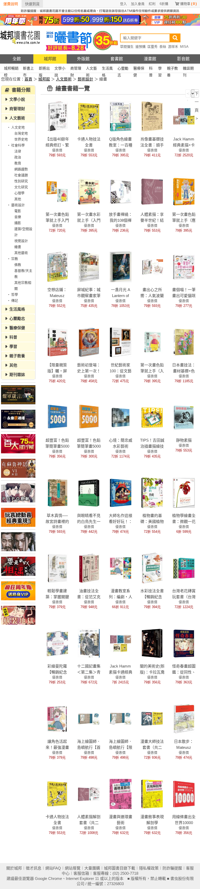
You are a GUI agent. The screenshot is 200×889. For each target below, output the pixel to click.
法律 (17, 151)
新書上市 (28, 69)
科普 (151, 69)
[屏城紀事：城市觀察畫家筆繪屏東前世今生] (89, 267)
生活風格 (107, 69)
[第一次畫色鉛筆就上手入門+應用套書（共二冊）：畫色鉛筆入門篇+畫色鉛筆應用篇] (57, 191)
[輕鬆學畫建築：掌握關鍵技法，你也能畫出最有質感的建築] (57, 568)
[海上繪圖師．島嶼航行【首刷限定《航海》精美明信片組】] (89, 718)
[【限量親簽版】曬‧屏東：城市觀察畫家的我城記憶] (57, 342)
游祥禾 (173, 46)
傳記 (14, 300)
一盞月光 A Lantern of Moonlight (120, 295)
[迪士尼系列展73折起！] (18, 517)
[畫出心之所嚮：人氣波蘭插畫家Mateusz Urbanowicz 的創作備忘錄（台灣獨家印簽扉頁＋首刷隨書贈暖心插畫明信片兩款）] (152, 267)
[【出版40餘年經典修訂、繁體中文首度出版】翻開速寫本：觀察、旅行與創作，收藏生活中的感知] (57, 116)
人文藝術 (91, 69)
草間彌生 (127, 46)
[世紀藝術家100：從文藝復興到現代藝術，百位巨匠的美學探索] (121, 342)
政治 (17, 157)
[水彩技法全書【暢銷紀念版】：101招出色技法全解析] (152, 568)
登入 (123, 4)
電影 (17, 211)
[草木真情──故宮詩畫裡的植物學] (57, 492)
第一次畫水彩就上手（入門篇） (89, 220)
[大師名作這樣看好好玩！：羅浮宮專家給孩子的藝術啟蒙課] (121, 492)
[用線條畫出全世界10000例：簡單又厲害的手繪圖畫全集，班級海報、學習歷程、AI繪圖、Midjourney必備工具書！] (184, 794)
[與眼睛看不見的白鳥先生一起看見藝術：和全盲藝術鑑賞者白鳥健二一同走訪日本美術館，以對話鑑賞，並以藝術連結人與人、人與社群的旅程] (89, 492)
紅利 (152, 4)
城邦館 (50, 59)
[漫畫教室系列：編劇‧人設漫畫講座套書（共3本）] (121, 568)
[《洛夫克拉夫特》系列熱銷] (18, 468)
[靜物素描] (184, 417)
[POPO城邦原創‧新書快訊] (18, 492)
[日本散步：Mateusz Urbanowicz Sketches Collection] (184, 718)
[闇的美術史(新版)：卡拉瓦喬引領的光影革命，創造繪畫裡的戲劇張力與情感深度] (152, 643)
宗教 (14, 259)
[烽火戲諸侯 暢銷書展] (18, 541)
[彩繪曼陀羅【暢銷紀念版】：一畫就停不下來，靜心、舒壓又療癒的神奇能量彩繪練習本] (57, 643)
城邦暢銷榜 (11, 69)
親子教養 (172, 69)
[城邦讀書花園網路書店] (20, 40)
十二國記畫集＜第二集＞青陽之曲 (89, 672)
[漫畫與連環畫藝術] (121, 794)
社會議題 (21, 175)
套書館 (116, 59)
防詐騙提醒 (172, 868)
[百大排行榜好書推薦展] (18, 443)
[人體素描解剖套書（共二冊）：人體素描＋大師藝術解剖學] (89, 794)
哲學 (14, 295)
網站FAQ (53, 868)
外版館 (83, 59)
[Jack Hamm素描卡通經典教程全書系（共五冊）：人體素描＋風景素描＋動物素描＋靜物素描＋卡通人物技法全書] (121, 643)
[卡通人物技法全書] (89, 116)
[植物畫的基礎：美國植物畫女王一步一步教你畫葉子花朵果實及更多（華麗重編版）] (152, 492)
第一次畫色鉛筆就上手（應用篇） (184, 220)
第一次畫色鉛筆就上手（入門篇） (152, 371)
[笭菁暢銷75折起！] (18, 419)
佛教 (17, 265)
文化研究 (21, 187)
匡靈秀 (152, 46)
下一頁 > (197, 94)
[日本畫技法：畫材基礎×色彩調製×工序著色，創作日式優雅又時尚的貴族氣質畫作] (184, 342)
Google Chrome (48, 878)
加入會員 (138, 4)
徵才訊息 (33, 868)
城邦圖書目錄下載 (119, 868)
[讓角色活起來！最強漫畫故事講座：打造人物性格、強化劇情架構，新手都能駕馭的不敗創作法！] (57, 718)
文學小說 (59, 69)
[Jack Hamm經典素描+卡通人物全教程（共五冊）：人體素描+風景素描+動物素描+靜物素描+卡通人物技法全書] (184, 116)
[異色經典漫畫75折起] (18, 615)
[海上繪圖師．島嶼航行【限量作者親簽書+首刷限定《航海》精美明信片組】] (121, 718)
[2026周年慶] (18, 590)
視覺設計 (21, 241)
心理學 (19, 193)
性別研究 (21, 181)
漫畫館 (150, 59)
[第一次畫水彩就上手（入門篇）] (89, 191)
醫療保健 (138, 69)
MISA (184, 46)
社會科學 (18, 145)
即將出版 (44, 69)
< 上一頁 (188, 94)
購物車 (188, 4)
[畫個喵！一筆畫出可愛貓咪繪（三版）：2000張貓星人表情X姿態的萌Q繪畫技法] (184, 267)
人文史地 (18, 127)
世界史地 (21, 139)
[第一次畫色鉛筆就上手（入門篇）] (152, 342)
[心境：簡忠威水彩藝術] (121, 417)
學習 (160, 69)
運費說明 (10, 4)
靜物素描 (184, 440)
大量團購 (92, 868)
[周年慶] (100, 19)
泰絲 (162, 46)
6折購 (164, 4)
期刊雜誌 (17, 374)
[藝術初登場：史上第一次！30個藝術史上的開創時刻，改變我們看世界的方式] (89, 342)
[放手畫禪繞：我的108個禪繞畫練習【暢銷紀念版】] (121, 191)
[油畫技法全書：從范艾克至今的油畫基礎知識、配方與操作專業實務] (89, 568)
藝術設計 (85, 79)
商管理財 (75, 69)
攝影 (17, 223)
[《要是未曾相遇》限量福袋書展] (18, 566)
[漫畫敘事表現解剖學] (152, 794)
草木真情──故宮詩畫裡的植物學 (57, 521)
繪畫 (17, 247)
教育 (17, 163)
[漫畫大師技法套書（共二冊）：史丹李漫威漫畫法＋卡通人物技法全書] (152, 718)
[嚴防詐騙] (100, 10)
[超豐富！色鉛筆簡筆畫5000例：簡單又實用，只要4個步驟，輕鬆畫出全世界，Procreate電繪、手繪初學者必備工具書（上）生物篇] (57, 417)
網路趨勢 (21, 169)
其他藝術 (21, 253)
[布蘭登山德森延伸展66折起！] (18, 394)
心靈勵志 (122, 69)
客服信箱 (81, 873)
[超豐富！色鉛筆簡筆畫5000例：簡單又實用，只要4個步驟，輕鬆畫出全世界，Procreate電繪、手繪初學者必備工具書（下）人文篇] (89, 417)
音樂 (17, 217)
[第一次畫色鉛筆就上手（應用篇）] (184, 191)
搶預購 (140, 46)
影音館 (183, 59)
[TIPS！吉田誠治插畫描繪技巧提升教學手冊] (152, 417)
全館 (16, 59)
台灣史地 (21, 133)
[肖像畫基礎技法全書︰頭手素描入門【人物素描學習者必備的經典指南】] (152, 116)
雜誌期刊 (188, 69)
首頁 (28, 79)
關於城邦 (14, 868)
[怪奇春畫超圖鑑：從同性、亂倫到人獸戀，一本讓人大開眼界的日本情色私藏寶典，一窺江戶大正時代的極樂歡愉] (184, 643)
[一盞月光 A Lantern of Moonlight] (121, 267)
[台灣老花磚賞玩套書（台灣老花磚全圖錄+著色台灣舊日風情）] (184, 568)
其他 (17, 199)
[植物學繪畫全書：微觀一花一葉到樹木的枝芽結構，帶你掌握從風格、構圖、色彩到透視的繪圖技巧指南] (184, 492)
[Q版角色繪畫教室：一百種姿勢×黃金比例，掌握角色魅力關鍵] (121, 116)
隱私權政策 (149, 868)
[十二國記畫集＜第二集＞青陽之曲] (89, 643)
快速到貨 (32, 4)
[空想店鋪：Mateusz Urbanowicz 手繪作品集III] (57, 267)
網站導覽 (72, 868)
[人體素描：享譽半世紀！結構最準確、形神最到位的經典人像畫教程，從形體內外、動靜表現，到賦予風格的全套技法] (152, 191)
